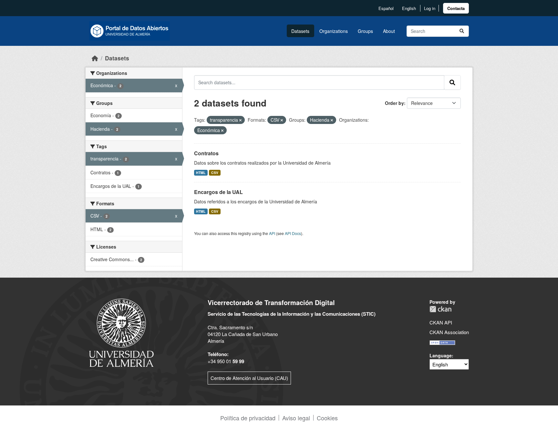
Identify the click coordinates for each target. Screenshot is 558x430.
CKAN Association (449, 332)
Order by (394, 103)
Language (440, 355)
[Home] (95, 58)
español (386, 8)
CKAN (440, 309)
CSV (214, 172)
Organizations (333, 31)
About (389, 31)
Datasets (300, 31)
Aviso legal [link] (296, 418)
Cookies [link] (327, 418)
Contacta (456, 8)
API (272, 233)
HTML (200, 172)
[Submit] (461, 31)
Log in (429, 8)
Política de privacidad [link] (247, 418)
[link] (456, 8)
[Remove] (240, 120)
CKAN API (440, 322)
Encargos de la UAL (218, 192)
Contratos (206, 153)
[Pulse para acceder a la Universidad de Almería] (121, 332)
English (409, 8)
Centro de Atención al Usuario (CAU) (249, 377)
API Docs (293, 233)
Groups (365, 31)
